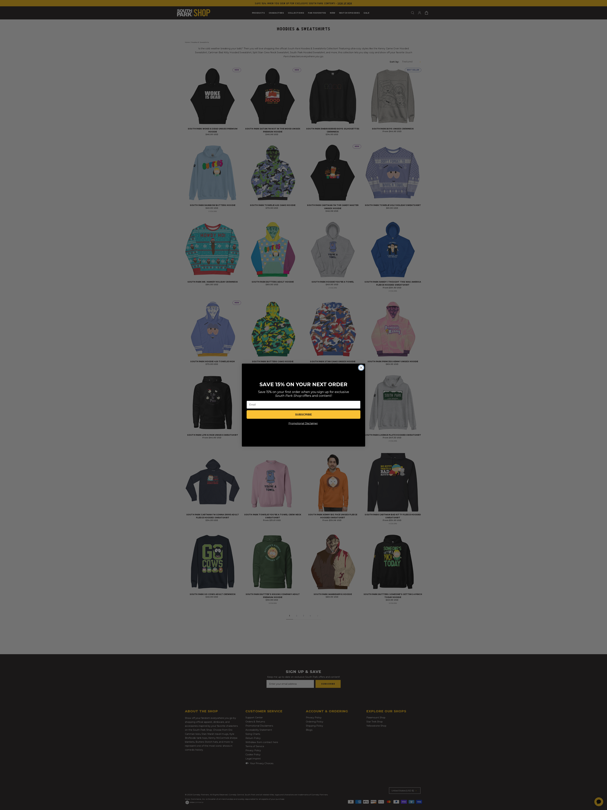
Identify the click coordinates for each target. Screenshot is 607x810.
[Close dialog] (361, 367)
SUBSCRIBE (303, 414)
